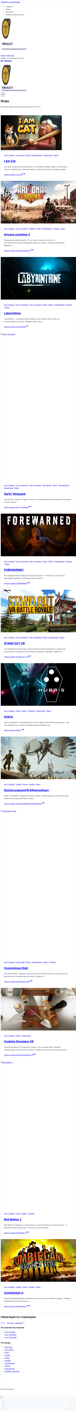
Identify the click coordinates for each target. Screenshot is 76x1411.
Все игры (8, 1347)
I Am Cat (10, 161)
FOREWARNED (13, 570)
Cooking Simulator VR (19, 1041)
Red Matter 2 (12, 1219)
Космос (31, 711)
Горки (7, 1358)
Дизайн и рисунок (12, 1371)
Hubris (9, 716)
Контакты (10, 12)
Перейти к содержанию (10, 2)
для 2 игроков (22, 229)
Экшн (56, 155)
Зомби (32, 229)
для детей (20, 155)
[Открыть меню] (3, 94)
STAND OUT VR (14, 643)
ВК (2, 61)
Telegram (8, 61)
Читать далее (13, 175)
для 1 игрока (9, 155)
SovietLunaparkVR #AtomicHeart (26, 790)
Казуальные (37, 155)
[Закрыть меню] (1, 1397)
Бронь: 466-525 (7, 56)
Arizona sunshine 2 (17, 234)
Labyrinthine (12, 313)
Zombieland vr (14, 1292)
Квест (51, 305)
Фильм (7, 1366)
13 (8, 1323)
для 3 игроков (35, 305)
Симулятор (48, 155)
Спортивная (10, 1363)
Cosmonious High (16, 968)
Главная (9, 6)
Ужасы (56, 229)
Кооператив (47, 229)
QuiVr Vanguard (15, 494)
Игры (8, 9)
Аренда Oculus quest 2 (15, 14)
